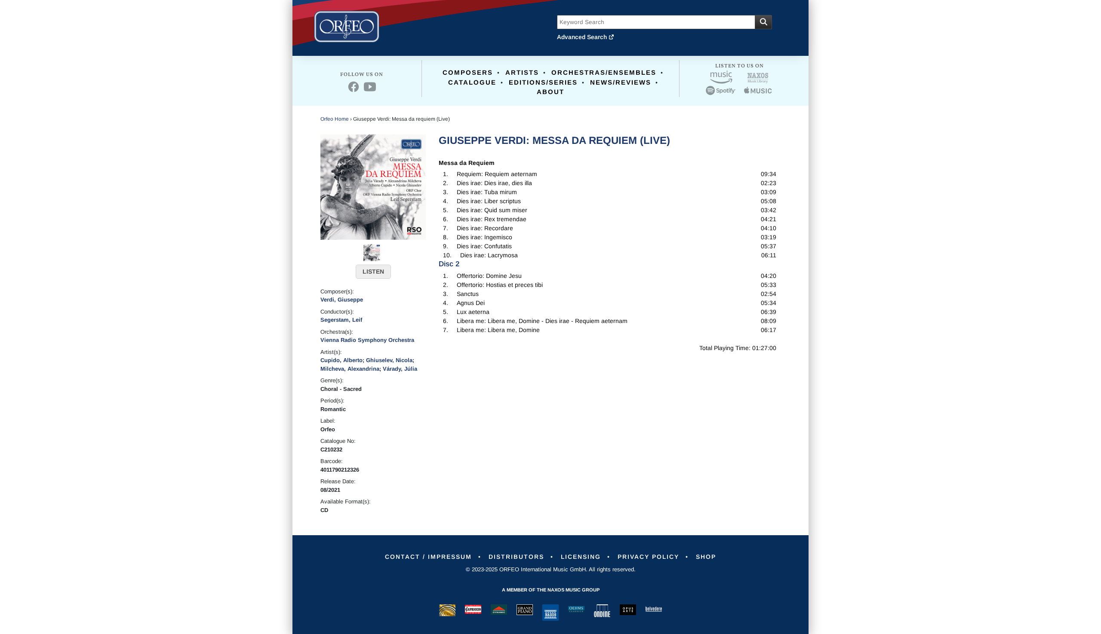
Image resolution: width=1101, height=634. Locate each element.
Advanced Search (583, 37)
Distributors (516, 556)
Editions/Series (543, 82)
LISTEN (373, 271)
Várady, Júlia (400, 369)
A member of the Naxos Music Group (551, 589)
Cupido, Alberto (341, 360)
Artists (522, 72)
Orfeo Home (334, 119)
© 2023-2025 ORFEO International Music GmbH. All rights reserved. (551, 569)
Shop (706, 556)
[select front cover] (372, 251)
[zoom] (373, 186)
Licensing (581, 556)
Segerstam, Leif (341, 320)
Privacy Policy (648, 556)
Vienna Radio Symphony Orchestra (367, 340)
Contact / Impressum (428, 556)
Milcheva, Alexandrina (349, 369)
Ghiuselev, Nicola (389, 360)
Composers (468, 72)
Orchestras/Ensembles (603, 72)
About (550, 91)
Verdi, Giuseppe (341, 299)
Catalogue (472, 82)
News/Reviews (620, 82)
